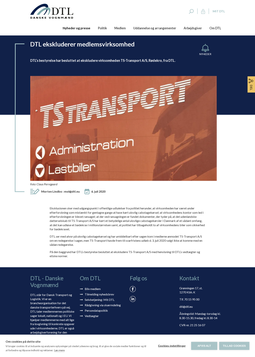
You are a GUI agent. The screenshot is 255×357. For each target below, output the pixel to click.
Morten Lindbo (60, 191)
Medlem (120, 28)
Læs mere (59, 350)
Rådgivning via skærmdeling (103, 305)
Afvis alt (204, 345)
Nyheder (205, 54)
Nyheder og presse (76, 28)
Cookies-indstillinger (172, 345)
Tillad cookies (234, 345)
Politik (102, 28)
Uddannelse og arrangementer (154, 28)
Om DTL (215, 28)
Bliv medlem (93, 289)
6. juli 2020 (98, 191)
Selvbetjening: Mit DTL (99, 299)
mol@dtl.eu (72, 191)
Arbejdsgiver (193, 28)
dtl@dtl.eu (186, 306)
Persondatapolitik (96, 310)
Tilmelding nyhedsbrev (99, 294)
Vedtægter (92, 316)
